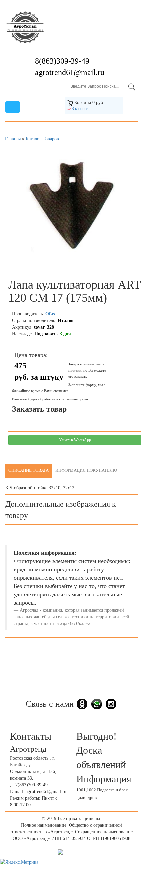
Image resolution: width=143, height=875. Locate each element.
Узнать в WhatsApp (75, 440)
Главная (13, 138)
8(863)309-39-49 (62, 61)
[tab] (28, 471)
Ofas (50, 313)
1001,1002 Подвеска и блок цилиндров (102, 794)
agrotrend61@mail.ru (69, 72)
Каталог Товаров (42, 138)
